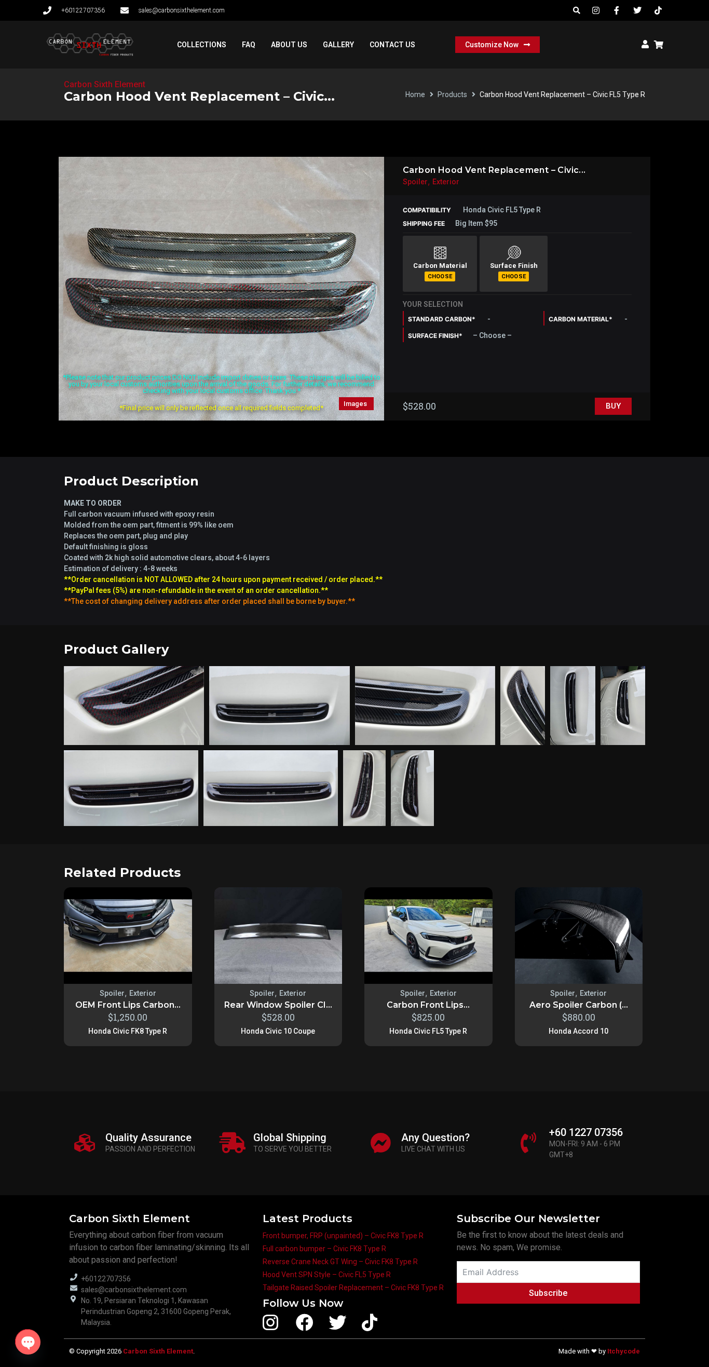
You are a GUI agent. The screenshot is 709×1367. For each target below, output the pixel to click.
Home (415, 94)
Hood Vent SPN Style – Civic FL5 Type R (327, 1274)
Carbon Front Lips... (428, 1005)
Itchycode (623, 1351)
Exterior (445, 182)
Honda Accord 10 (578, 1031)
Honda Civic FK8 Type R (127, 1031)
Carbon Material (440, 265)
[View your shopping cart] (660, 44)
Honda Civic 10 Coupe (278, 1031)
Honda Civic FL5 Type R (428, 1031)
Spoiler (415, 182)
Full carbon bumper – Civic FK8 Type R (324, 1248)
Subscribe (548, 1293)
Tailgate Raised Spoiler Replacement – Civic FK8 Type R (353, 1287)
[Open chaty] (27, 1341)
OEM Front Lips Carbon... (128, 1005)
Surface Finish (514, 265)
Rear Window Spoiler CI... (278, 1005)
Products (452, 94)
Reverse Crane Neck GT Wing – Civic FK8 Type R (340, 1261)
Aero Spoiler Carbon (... (578, 1005)
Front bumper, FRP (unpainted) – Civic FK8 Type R (343, 1235)
